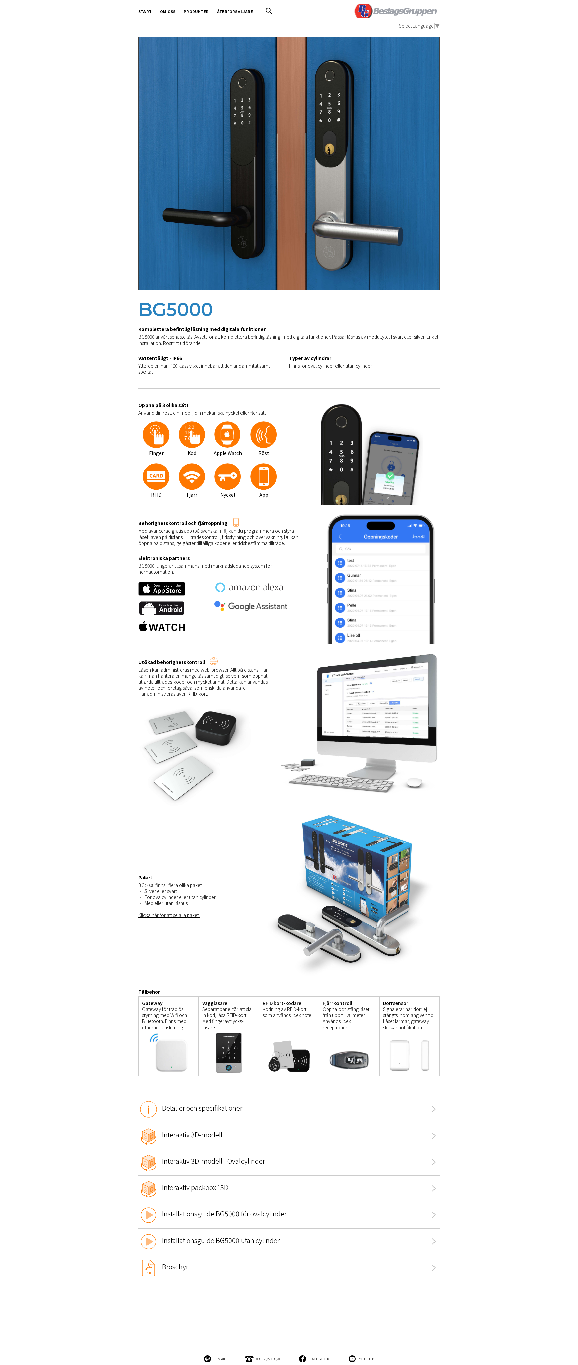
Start (145, 11)
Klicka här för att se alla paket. (169, 915)
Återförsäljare (235, 11)
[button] (319, 454)
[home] (396, 10)
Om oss (167, 11)
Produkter (196, 11)
